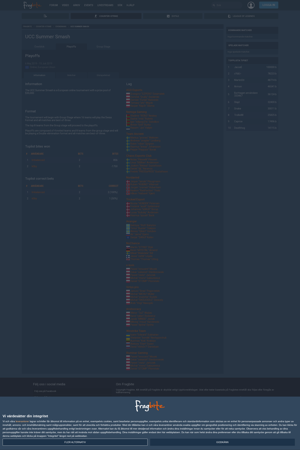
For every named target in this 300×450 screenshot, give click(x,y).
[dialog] (150, 423)
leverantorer (22, 421)
